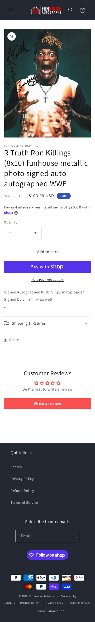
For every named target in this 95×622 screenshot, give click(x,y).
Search (16, 466)
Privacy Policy (22, 478)
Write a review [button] (47, 403)
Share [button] (14, 339)
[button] (10, 10)
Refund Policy (22, 490)
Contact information (50, 611)
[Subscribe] (74, 536)
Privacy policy (53, 603)
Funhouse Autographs (44, 596)
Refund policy (29, 603)
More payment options (47, 279)
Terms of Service (24, 502)
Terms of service (79, 603)
